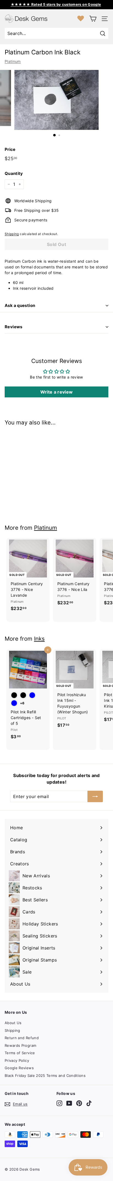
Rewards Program (20, 1045)
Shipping (12, 234)
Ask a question (20, 305)
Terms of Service (20, 1053)
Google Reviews (19, 1068)
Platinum (13, 61)
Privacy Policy (17, 1060)
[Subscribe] (95, 796)
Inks (39, 638)
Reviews (13, 326)
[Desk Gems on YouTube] (69, 1103)
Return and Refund (22, 1038)
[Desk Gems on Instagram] (59, 1103)
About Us (13, 1023)
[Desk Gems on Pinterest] (79, 1103)
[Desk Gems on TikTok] (89, 1103)
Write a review (56, 392)
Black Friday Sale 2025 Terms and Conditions (45, 1075)
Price (10, 149)
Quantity (14, 173)
